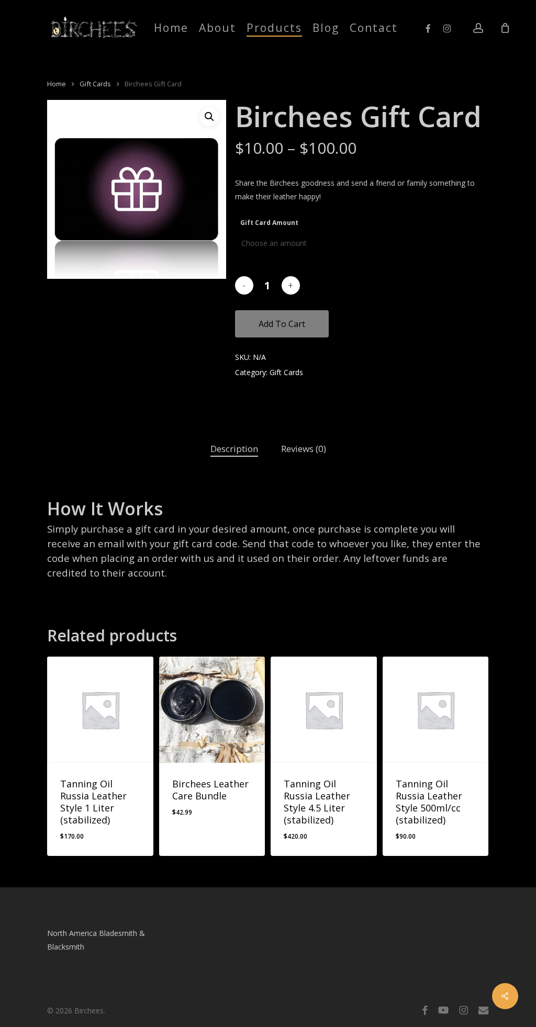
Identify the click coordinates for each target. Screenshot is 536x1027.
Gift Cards (95, 83)
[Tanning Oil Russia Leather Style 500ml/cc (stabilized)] (436, 710)
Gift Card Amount (269, 222)
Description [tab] (234, 449)
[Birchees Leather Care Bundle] (212, 710)
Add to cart (282, 324)
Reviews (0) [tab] (303, 449)
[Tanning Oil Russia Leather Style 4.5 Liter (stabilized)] (324, 710)
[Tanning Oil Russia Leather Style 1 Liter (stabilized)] (100, 710)
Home (56, 83)
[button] (209, 116)
